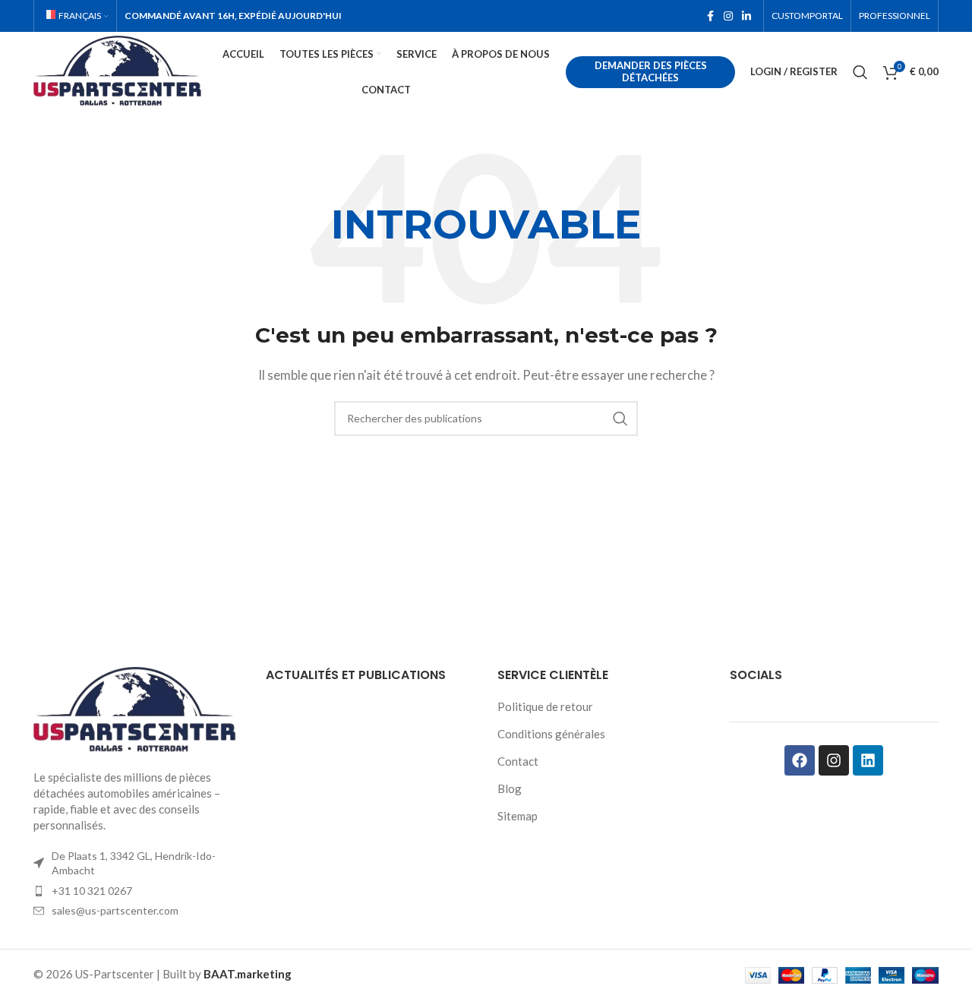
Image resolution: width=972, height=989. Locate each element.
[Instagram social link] (728, 16)
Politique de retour (545, 706)
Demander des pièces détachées (651, 71)
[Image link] (138, 709)
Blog (509, 788)
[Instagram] (834, 760)
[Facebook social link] (710, 16)
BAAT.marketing (248, 974)
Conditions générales (551, 734)
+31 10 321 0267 (92, 890)
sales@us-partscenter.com (115, 910)
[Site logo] (120, 70)
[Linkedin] (868, 760)
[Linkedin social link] (746, 16)
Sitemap (517, 816)
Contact (517, 761)
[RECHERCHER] (620, 418)
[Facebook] (799, 760)
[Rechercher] (860, 72)
